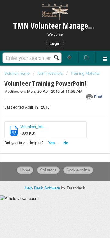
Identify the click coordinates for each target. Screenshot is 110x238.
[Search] (58, 58)
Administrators (50, 73)
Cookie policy (78, 170)
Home (25, 170)
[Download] (44, 113)
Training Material (85, 73)
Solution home (17, 73)
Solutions (48, 170)
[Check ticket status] (86, 57)
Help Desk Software (43, 188)
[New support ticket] (69, 57)
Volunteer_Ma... (33, 126)
